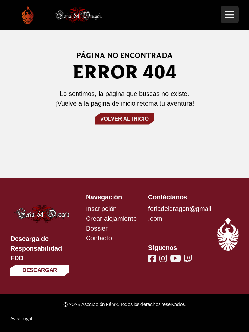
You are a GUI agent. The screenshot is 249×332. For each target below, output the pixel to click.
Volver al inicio (124, 119)
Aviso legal (21, 318)
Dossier (97, 228)
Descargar (39, 270)
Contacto (99, 238)
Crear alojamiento (111, 218)
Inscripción (101, 208)
